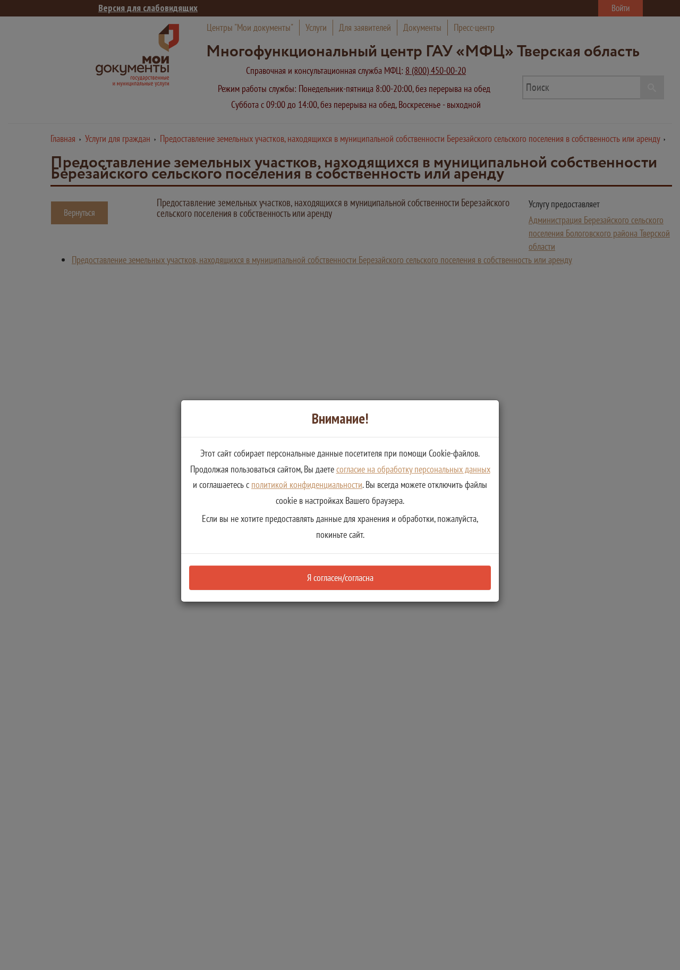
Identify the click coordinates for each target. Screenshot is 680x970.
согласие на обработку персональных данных (413, 469)
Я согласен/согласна (340, 577)
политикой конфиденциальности (306, 484)
